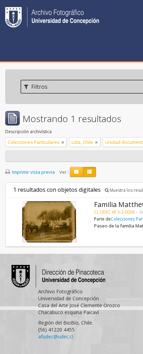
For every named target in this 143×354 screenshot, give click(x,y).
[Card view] (76, 172)
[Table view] (89, 172)
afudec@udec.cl (55, 336)
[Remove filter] (62, 142)
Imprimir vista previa (33, 172)
